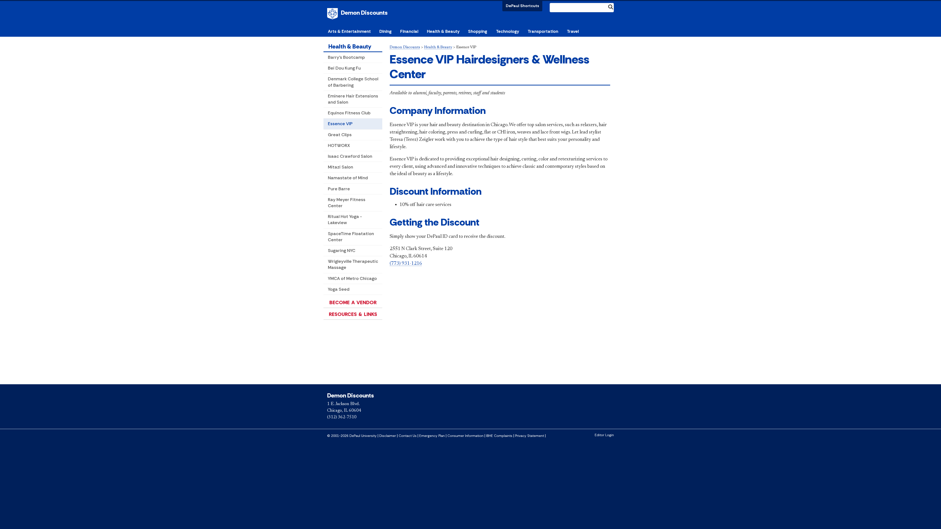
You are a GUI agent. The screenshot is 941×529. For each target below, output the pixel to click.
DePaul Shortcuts (522, 5)
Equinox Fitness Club (349, 113)
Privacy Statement (529, 436)
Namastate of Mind (348, 178)
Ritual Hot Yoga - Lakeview (345, 220)
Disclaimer (387, 436)
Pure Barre (339, 189)
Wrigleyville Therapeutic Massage (353, 264)
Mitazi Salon (340, 167)
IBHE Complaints (499, 436)
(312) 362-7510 (342, 417)
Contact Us (408, 436)
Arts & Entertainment (349, 31)
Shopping (477, 31)
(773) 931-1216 (406, 263)
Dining (385, 31)
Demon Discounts (364, 12)
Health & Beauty (443, 31)
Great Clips (340, 135)
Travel (573, 31)
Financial (409, 31)
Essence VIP (340, 124)
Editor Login (604, 435)
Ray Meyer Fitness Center (346, 203)
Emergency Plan (432, 436)
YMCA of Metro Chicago (352, 278)
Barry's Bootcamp (346, 57)
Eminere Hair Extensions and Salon (353, 99)
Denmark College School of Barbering (353, 82)
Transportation (543, 31)
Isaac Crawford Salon (350, 156)
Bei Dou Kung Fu (344, 68)
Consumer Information (465, 436)
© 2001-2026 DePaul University (352, 436)
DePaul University (333, 13)
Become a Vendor (353, 302)
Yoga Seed (338, 289)
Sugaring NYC (341, 250)
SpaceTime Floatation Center (351, 237)
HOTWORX (339, 145)
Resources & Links (353, 314)
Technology (507, 31)
